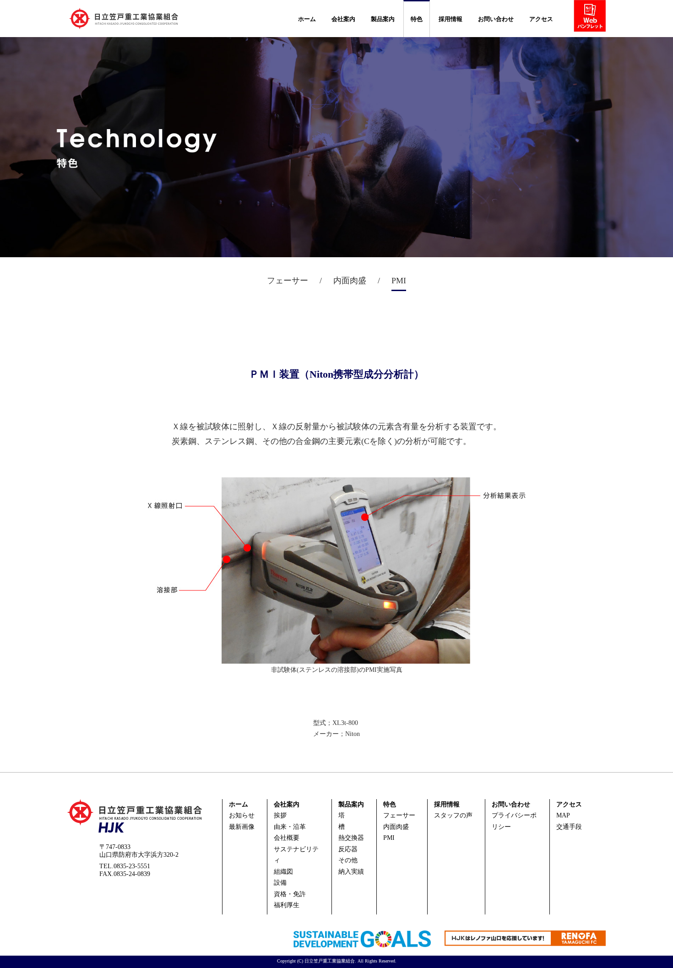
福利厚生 (286, 905)
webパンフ (593, 18)
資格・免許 (290, 894)
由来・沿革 (290, 826)
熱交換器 (351, 837)
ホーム (307, 19)
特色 (417, 19)
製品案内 (383, 19)
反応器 (348, 849)
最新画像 (242, 826)
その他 (348, 860)
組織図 (283, 871)
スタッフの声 (453, 815)
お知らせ (242, 815)
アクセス (541, 19)
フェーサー (399, 815)
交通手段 (569, 826)
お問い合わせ (496, 19)
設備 (280, 882)
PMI (389, 837)
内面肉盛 (396, 826)
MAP (563, 815)
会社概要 (286, 837)
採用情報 (450, 19)
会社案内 (343, 19)
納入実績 (351, 871)
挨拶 (280, 815)
